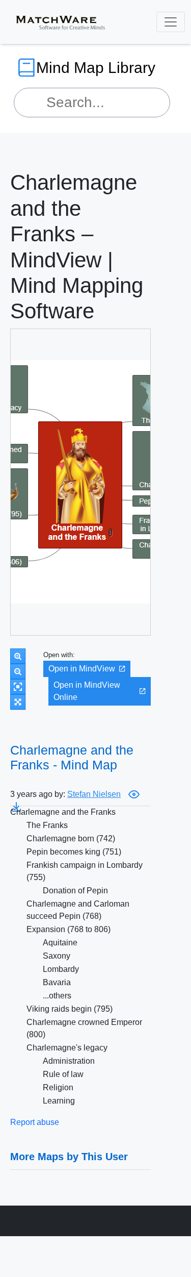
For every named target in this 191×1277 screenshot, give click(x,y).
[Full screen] (17, 702)
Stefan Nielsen (94, 794)
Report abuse (34, 1122)
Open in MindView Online (86, 691)
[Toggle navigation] (170, 22)
